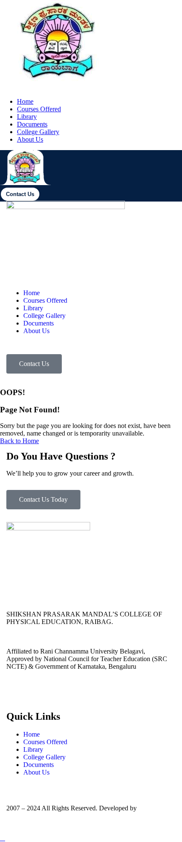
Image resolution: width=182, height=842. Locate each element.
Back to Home (19, 440)
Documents (32, 124)
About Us (30, 139)
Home (25, 101)
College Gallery (38, 131)
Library (27, 116)
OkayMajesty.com (30, 815)
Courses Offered (39, 109)
